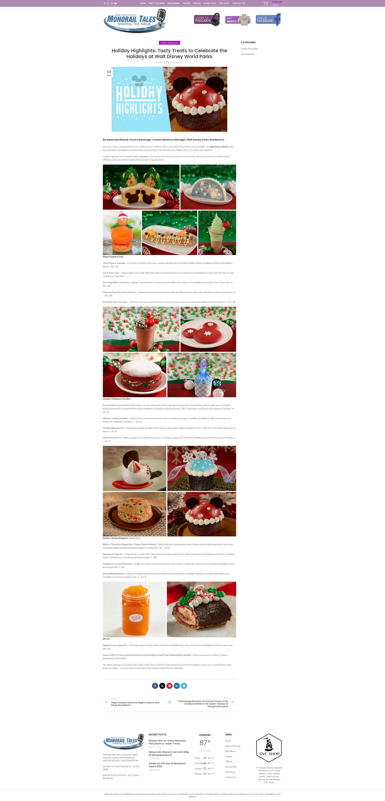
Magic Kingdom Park (113, 256)
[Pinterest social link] (169, 686)
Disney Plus (230, 766)
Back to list (169, 702)
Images (228, 756)
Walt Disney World (218, 146)
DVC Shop (230, 772)
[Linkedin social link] (177, 686)
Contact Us (230, 777)
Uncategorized (248, 54)
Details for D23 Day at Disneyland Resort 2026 (167, 765)
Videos (228, 761)
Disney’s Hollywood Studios (117, 398)
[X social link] (108, 3)
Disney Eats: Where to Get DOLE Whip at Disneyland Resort (169, 754)
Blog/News (230, 751)
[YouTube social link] (116, 3)
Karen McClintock (117, 139)
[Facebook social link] (104, 3)
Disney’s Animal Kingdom (115, 538)
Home (228, 740)
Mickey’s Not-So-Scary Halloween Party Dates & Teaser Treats (167, 742)
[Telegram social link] (184, 686)
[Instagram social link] (112, 3)
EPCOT (106, 639)
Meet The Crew (232, 746)
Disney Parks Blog (169, 43)
